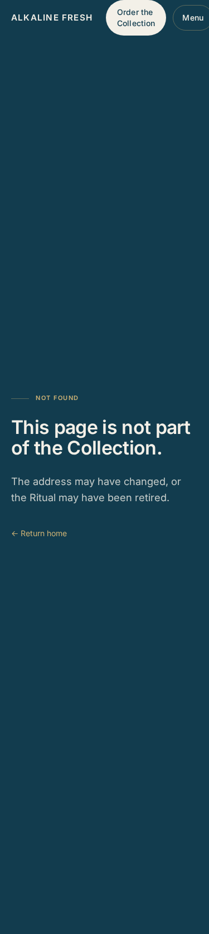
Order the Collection (136, 17)
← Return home (39, 533)
